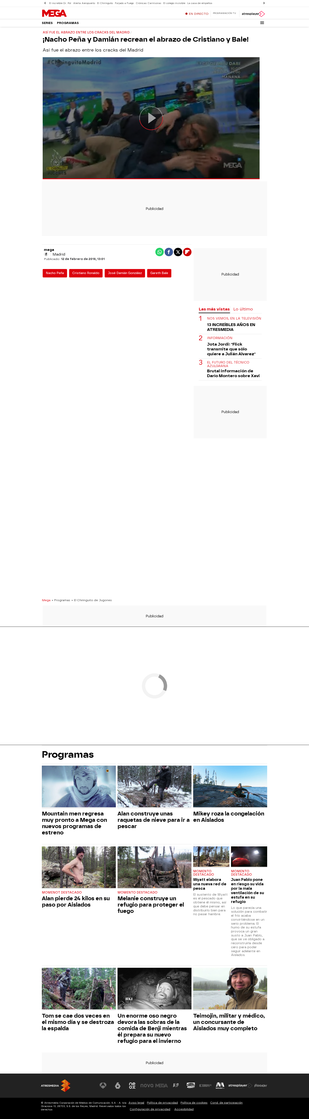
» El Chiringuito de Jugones (91, 600)
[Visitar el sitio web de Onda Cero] (191, 1085)
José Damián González (125, 273)
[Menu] (262, 22)
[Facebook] (46, 254)
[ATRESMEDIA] (55, 1086)
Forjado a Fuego (124, 3)
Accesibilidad (184, 1109)
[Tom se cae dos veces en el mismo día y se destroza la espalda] (79, 989)
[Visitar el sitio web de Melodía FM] (220, 1085)
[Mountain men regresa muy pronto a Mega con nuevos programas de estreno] (79, 787)
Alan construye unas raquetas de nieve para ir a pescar (154, 819)
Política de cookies (194, 1102)
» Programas (61, 600)
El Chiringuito (105, 3)
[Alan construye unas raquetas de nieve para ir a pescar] (154, 787)
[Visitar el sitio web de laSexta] (117, 1085)
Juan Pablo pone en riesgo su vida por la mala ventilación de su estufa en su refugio (247, 890)
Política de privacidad (162, 1102)
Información (219, 338)
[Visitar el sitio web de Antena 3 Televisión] (103, 1085)
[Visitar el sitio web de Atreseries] (176, 1085)
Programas (68, 23)
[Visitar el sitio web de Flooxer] (260, 1085)
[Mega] (68, 13)
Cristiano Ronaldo (85, 273)
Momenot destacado (62, 892)
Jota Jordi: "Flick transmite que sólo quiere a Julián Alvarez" (231, 349)
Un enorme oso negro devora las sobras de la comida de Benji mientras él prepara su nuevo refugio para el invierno (152, 1028)
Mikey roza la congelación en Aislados (228, 816)
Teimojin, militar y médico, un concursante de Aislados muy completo (229, 1022)
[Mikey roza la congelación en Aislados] (230, 787)
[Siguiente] (264, 3)
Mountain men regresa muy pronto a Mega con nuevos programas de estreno (74, 823)
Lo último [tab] (243, 309)
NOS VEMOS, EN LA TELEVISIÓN (234, 318)
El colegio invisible (174, 3)
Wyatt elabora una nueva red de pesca (209, 884)
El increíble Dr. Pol (60, 3)
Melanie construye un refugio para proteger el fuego (151, 904)
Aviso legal (136, 1102)
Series (47, 23)
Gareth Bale (159, 273)
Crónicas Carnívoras (148, 3)
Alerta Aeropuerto (84, 3)
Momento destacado (137, 892)
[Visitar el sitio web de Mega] (161, 1085)
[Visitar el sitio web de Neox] (132, 1085)
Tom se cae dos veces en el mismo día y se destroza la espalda (78, 1022)
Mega (46, 600)
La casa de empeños (199, 3)
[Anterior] (45, 3)
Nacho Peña (55, 273)
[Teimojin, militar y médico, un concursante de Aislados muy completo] (230, 989)
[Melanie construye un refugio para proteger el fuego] (154, 867)
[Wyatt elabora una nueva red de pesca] (211, 857)
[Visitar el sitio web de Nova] (147, 1085)
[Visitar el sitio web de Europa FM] (205, 1085)
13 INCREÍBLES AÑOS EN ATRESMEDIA (231, 327)
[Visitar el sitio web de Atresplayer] (240, 1085)
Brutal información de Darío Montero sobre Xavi (233, 373)
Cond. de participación (226, 1102)
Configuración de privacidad (150, 1109)
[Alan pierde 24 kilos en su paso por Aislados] (79, 867)
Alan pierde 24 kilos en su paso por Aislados (76, 901)
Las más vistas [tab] (214, 309)
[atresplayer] (253, 14)
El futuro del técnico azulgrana (228, 364)
